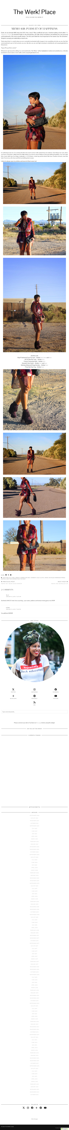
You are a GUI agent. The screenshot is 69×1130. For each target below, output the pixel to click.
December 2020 (34, 846)
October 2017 (35, 940)
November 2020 (34, 849)
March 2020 (34, 870)
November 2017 (34, 938)
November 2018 (34, 909)
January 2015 (34, 1024)
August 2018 (34, 917)
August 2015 (34, 1005)
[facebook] (32, 1107)
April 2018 (34, 927)
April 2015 (34, 1016)
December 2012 (34, 1089)
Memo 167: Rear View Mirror (11, 582)
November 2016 (34, 969)
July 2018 (34, 919)
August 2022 (34, 818)
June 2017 (34, 951)
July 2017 (34, 948)
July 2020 (34, 859)
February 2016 (34, 990)
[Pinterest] (17, 753)
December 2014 (34, 1026)
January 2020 (35, 875)
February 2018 (34, 930)
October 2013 (35, 1063)
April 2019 (34, 896)
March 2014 (34, 1050)
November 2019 (34, 880)
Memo (39, 25)
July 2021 (34, 828)
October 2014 (34, 1032)
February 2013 (34, 1084)
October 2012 (35, 1094)
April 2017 (34, 956)
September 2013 (34, 1065)
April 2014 (35, 1047)
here (42, 357)
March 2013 (34, 1081)
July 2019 (34, 888)
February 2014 (34, 1052)
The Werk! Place (34, 12)
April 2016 (34, 985)
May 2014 (34, 1045)
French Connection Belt (22, 577)
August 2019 (34, 885)
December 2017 (34, 935)
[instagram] (28, 1107)
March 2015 (34, 1019)
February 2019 (34, 901)
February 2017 (34, 961)
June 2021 (34, 831)
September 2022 (34, 815)
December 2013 (34, 1058)
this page (38, 723)
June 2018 (34, 922)
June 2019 (34, 891)
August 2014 (34, 1037)
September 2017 (34, 943)
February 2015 (34, 1021)
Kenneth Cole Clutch (37, 577)
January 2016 (34, 992)
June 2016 (34, 979)
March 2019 (34, 899)
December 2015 (34, 995)
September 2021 (34, 825)
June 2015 (34, 1011)
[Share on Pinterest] (11, 575)
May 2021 (34, 833)
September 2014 (34, 1034)
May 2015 (34, 1013)
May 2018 (34, 925)
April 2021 (34, 836)
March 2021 (34, 839)
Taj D (7, 595)
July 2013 (34, 1071)
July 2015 (34, 1008)
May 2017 (34, 953)
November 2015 (34, 998)
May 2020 (34, 865)
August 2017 (34, 945)
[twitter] (24, 1107)
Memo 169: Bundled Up (59, 582)
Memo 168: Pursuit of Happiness (34, 28)
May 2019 (34, 893)
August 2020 (34, 857)
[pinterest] (41, 1107)
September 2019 (34, 883)
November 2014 (34, 1029)
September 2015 (34, 1003)
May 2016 (34, 982)
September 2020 (34, 854)
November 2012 (34, 1092)
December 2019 (34, 878)
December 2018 (34, 906)
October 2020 (34, 852)
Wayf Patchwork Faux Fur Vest (16, 579)
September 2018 (34, 914)
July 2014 (34, 1039)
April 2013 (34, 1079)
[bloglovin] (36, 1107)
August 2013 (34, 1068)
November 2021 (34, 820)
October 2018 (35, 912)
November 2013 (34, 1060)
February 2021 (34, 841)
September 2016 (34, 974)
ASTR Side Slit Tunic (9, 577)
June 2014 (34, 1042)
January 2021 (34, 844)
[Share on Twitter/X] (8, 575)
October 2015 (35, 1000)
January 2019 (34, 904)
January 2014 (34, 1055)
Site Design (34, 1119)
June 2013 (34, 1073)
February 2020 (34, 872)
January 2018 (34, 932)
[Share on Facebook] (6, 575)
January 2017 (34, 964)
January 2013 (34, 1086)
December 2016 (34, 966)
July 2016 (34, 977)
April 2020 (34, 867)
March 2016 (34, 987)
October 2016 (35, 972)
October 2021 (35, 823)
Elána (8, 607)
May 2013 (34, 1076)
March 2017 (34, 959)
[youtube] (45, 1107)
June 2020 (34, 862)
